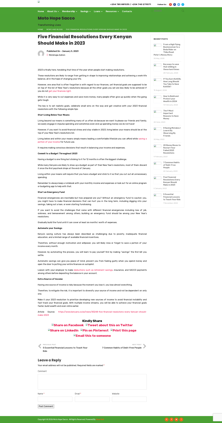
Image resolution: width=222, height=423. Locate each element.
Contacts (127, 11)
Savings (84, 11)
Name (41, 393)
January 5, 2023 (70, 51)
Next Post (122, 346)
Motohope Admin (57, 55)
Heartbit (100, 419)
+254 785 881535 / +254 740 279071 (130, 4)
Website (115, 393)
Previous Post (65, 348)
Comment (42, 371)
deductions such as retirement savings (93, 270)
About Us (52, 11)
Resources (111, 11)
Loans (97, 11)
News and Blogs (55, 29)
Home (41, 11)
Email (78, 393)
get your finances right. (60, 91)
